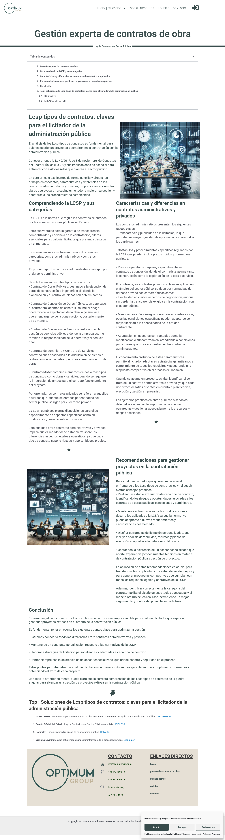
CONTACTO (179, 8)
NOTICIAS (163, 8)
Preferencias (208, 827)
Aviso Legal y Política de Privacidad (175, 834)
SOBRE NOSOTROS (142, 8)
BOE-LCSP (119, 724)
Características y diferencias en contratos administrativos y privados (75, 76)
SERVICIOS (114, 8)
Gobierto (104, 732)
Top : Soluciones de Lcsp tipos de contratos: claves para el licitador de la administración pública (89, 91)
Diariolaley (129, 740)
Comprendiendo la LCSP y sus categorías (61, 71)
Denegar (182, 827)
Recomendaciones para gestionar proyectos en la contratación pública (76, 81)
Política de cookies (152, 834)
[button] (193, 57)
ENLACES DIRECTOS (55, 101)
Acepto (156, 827)
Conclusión (45, 86)
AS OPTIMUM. (164, 716)
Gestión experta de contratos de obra (59, 66)
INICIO (101, 8)
